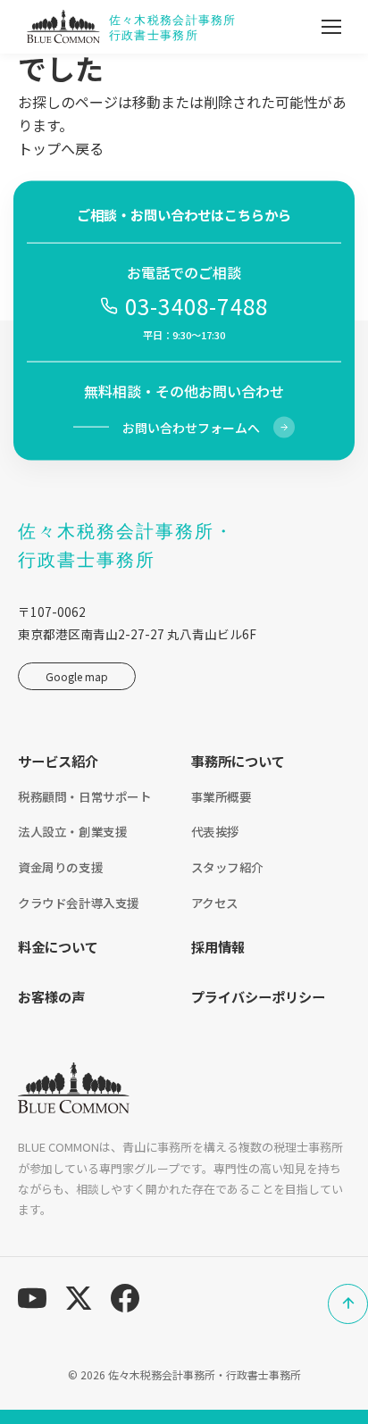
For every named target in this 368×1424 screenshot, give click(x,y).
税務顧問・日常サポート (85, 796)
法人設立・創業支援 (72, 831)
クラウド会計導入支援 (78, 903)
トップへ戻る (61, 148)
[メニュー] (331, 27)
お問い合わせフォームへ (191, 427)
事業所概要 (221, 796)
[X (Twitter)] (78, 1298)
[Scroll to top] (348, 1304)
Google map (77, 676)
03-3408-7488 (196, 305)
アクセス (214, 903)
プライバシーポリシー (258, 996)
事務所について (238, 760)
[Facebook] (125, 1298)
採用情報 (218, 946)
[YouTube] (32, 1298)
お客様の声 (51, 996)
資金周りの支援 (60, 867)
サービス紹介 (58, 760)
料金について (58, 946)
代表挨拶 (215, 831)
